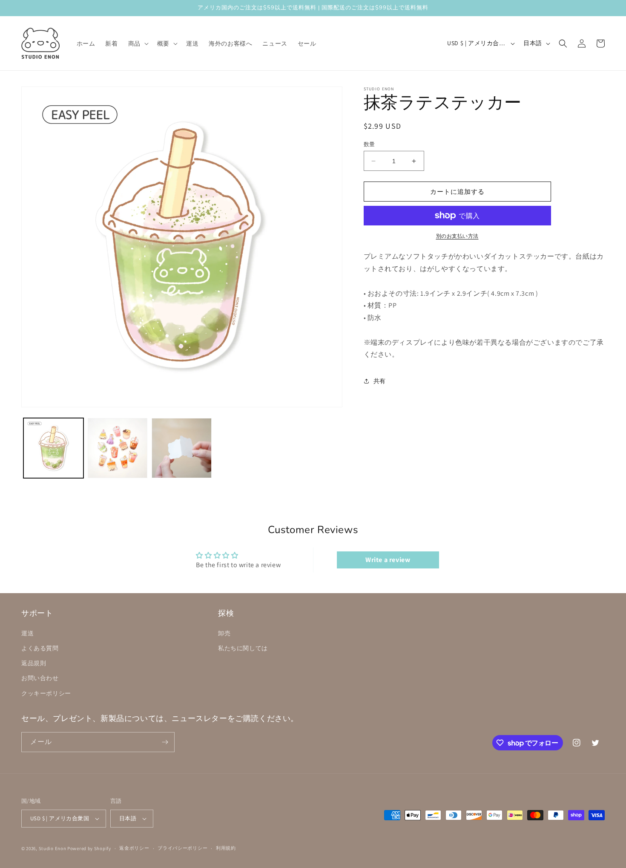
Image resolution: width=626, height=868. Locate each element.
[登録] (164, 742)
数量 (369, 144)
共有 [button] (379, 381)
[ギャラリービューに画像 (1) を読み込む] (53, 448)
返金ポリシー (134, 848)
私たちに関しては (243, 648)
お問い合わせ (40, 678)
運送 (27, 633)
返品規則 (33, 663)
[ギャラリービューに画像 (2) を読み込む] (118, 448)
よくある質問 (40, 648)
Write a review (387, 559)
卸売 (224, 633)
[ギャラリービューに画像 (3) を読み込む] (182, 448)
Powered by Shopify (89, 848)
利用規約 (226, 848)
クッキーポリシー (46, 693)
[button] (137, 43)
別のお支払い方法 (457, 236)
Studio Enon (52, 848)
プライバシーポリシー (182, 848)
